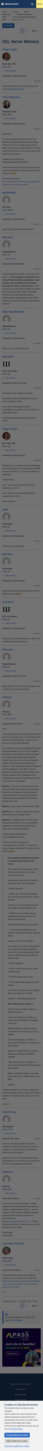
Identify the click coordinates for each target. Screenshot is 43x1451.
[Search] (32, 4)
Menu (39, 4)
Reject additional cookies (16, 1441)
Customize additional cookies (16, 1446)
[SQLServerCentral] (2, 4)
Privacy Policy (17, 1429)
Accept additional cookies (17, 1435)
